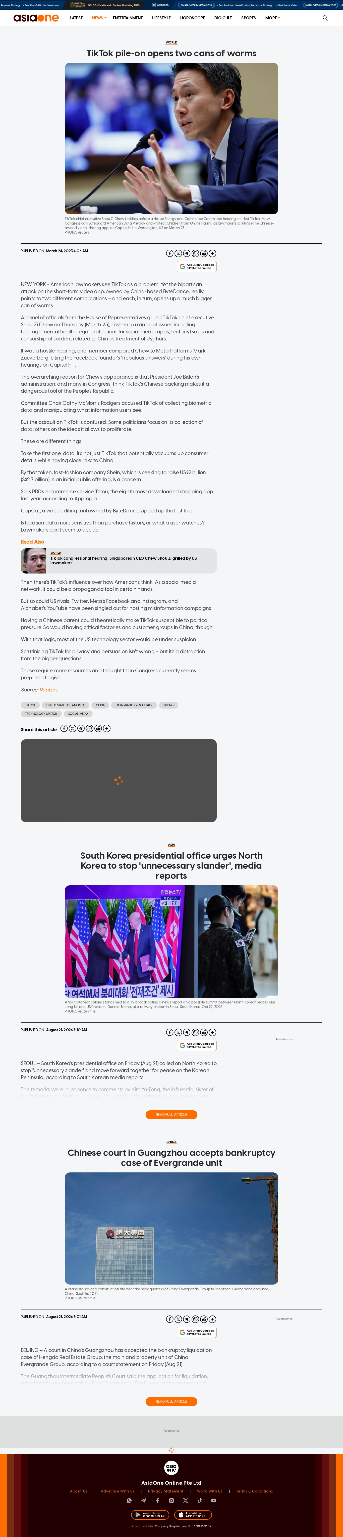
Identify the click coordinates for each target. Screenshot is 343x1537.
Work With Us (209, 1491)
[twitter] (178, 253)
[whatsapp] (195, 253)
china (100, 705)
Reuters (48, 690)
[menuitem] (76, 18)
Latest (76, 18)
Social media (78, 714)
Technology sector (41, 714)
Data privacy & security (134, 705)
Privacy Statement (166, 1491)
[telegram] (187, 253)
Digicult (223, 18)
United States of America (65, 705)
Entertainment (128, 18)
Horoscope (192, 18)
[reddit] (204, 253)
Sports (248, 18)
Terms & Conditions (254, 1491)
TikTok (30, 705)
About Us (78, 1491)
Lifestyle (161, 18)
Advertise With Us (118, 1491)
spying (168, 705)
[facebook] (169, 253)
